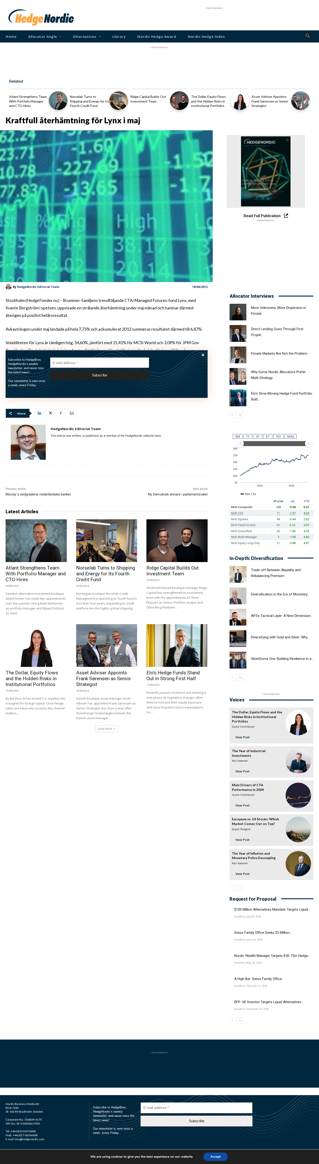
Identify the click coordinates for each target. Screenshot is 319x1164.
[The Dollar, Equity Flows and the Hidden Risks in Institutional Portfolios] (240, 100)
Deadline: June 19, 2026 (248, 939)
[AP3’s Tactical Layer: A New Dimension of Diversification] (238, 617)
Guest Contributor (243, 726)
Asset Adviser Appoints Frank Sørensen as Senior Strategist (270, 101)
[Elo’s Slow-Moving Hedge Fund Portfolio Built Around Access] (238, 397)
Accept (215, 1156)
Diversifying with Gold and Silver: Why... (280, 637)
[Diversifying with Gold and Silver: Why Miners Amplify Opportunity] (238, 638)
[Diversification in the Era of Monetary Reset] (238, 595)
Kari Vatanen (240, 760)
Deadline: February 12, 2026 (250, 986)
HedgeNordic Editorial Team (38, 287)
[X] (50, 413)
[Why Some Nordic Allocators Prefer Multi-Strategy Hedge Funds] (238, 376)
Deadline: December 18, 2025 (251, 1009)
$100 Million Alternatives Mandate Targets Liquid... (272, 909)
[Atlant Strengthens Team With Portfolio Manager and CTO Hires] (58, 100)
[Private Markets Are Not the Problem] (238, 355)
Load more (105, 729)
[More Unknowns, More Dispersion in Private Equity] (238, 312)
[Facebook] (60, 413)
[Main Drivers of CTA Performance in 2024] (298, 795)
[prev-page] (232, 415)
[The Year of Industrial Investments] (298, 761)
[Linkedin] (39, 413)
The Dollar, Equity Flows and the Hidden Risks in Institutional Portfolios (208, 101)
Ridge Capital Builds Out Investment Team (172, 571)
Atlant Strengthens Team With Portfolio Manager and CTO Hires (28, 101)
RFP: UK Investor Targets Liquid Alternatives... (268, 1002)
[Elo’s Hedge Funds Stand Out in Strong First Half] (177, 645)
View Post (242, 737)
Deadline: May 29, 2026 (248, 963)
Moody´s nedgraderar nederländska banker (38, 494)
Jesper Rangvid (241, 829)
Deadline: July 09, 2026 (247, 916)
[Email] (71, 413)
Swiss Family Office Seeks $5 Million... (263, 932)
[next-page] (240, 415)
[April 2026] (266, 171)
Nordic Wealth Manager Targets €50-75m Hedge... (272, 956)
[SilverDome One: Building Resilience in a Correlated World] (238, 660)
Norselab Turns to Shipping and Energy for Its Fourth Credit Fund (89, 101)
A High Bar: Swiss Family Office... (259, 979)
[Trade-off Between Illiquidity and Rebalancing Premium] (238, 574)
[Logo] (21, 17)
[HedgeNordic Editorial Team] (9, 287)
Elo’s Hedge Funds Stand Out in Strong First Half (173, 675)
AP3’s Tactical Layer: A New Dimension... (282, 616)
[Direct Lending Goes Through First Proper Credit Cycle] (238, 333)
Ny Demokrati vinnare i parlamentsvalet (178, 494)
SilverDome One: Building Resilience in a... (282, 659)
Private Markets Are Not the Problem (279, 353)
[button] (307, 36)
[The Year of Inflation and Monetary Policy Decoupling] (298, 864)
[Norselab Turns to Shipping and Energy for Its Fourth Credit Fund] (118, 100)
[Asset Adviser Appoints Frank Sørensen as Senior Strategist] (300, 100)
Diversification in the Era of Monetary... (280, 594)
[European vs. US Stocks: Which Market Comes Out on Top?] (298, 829)
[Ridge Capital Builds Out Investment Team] (179, 100)
